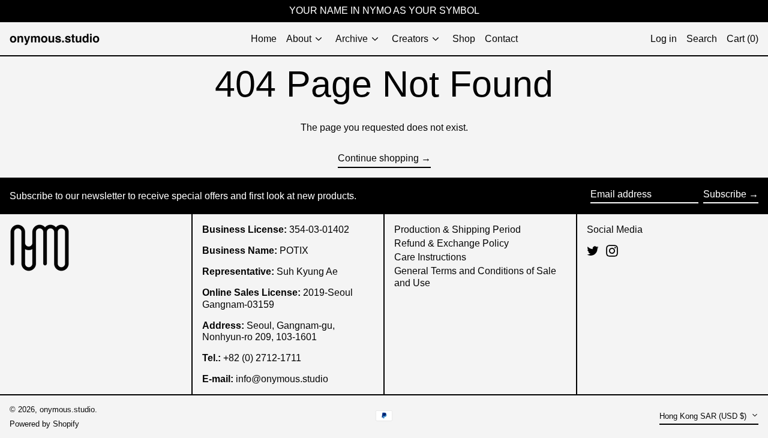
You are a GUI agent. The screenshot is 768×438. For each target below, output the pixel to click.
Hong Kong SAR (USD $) (704, 416)
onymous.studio (67, 409)
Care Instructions (430, 257)
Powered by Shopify (44, 423)
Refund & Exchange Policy (451, 243)
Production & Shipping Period (457, 229)
